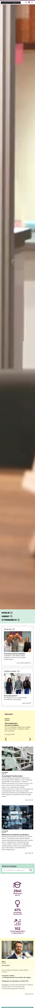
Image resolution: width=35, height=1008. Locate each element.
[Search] (31, 870)
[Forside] (11, 2)
